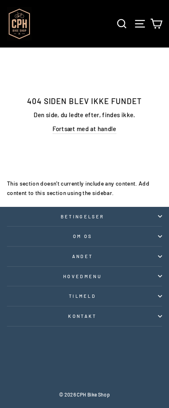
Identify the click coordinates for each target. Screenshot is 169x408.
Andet (82, 256)
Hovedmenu (82, 276)
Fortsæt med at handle (84, 128)
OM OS (82, 236)
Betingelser (82, 216)
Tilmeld (82, 296)
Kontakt (82, 316)
